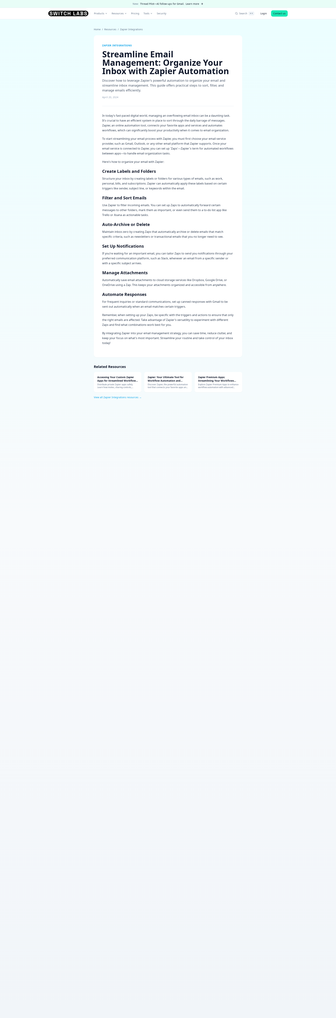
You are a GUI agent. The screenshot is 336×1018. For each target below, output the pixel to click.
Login (263, 13)
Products (99, 13)
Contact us (279, 13)
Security (161, 13)
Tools (146, 13)
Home (97, 29)
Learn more (192, 3)
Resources (118, 13)
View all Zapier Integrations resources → (118, 397)
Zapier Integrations (131, 29)
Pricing (135, 13)
